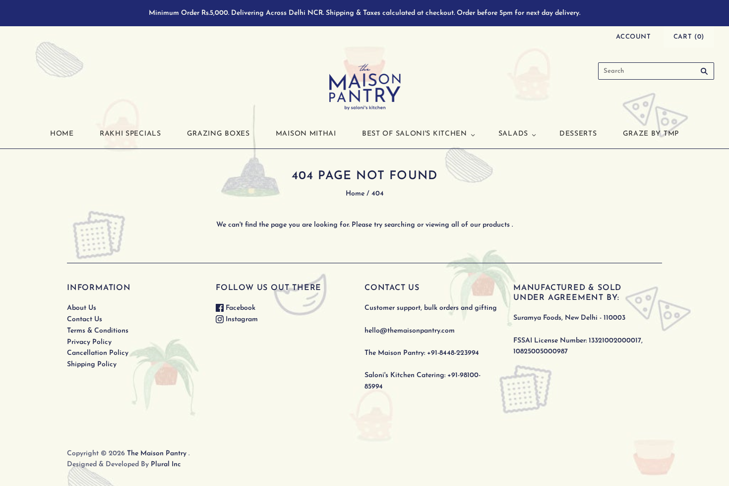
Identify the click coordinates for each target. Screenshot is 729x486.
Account (633, 37)
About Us (81, 308)
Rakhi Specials (130, 134)
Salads (513, 134)
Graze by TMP (651, 134)
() (688, 37)
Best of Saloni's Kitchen (414, 134)
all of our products (480, 225)
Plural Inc (166, 464)
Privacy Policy (89, 342)
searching (399, 225)
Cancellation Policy (97, 353)
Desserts (578, 134)
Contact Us (84, 319)
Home (62, 134)
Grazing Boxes (218, 134)
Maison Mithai (306, 134)
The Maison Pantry (156, 453)
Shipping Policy (92, 364)
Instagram (241, 319)
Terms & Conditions (97, 331)
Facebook (239, 308)
